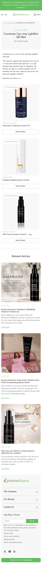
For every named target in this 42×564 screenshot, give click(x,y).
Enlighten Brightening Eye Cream (16, 180)
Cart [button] (5, 15)
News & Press (11, 23)
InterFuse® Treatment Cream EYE (16, 126)
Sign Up (32, 521)
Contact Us (9, 507)
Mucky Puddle (27, 560)
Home (5, 23)
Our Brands (9, 500)
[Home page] (21, 14)
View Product (20, 132)
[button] (35, 14)
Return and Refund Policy (13, 542)
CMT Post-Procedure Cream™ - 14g (17, 235)
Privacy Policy (8, 533)
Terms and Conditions (11, 536)
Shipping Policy (9, 539)
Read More (5, 327)
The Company (10, 492)
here (19, 78)
